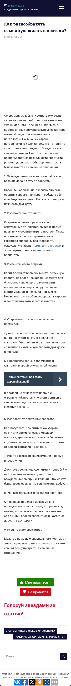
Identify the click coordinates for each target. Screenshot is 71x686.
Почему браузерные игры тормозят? (39, 637)
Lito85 (8, 36)
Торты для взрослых (47, 245)
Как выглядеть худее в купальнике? (31, 632)
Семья (18, 36)
